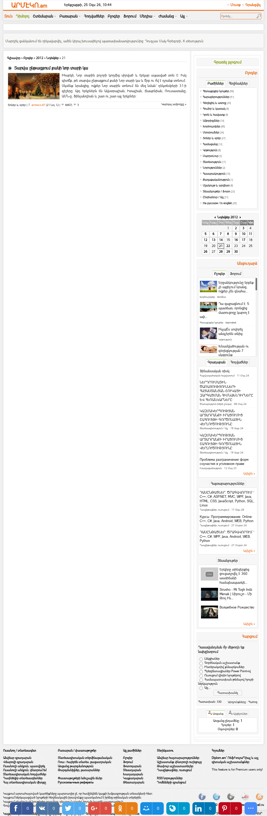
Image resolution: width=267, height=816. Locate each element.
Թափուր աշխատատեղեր (175, 766)
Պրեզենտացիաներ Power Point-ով (227, 671)
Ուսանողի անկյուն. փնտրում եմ (24, 770)
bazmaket (231, 322)
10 (243, 234)
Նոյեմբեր (52, 58)
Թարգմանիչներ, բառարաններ (79, 770)
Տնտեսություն (212, 162)
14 (221, 240)
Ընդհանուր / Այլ (213, 197)
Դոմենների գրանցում (171, 782)
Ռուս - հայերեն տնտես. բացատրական (84, 762)
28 (221, 251)
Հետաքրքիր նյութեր (216, 91)
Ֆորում (128, 762)
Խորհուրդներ (211, 126)
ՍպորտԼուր (211, 156)
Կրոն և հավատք (214, 114)
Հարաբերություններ (216, 97)
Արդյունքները (237, 701)
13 (213, 240)
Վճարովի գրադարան (18, 762)
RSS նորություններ (170, 778)
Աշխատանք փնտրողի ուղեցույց (179, 762)
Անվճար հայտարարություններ (178, 758)
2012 (39, 58)
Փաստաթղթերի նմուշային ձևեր (80, 778)
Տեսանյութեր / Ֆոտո (216, 191)
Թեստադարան (133, 782)
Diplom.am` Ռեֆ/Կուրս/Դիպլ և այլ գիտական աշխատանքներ (235, 760)
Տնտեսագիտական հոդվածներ (24, 774)
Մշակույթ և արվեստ (216, 185)
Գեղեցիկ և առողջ (214, 103)
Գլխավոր (13, 58)
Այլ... (207, 687)
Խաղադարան (133, 774)
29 (228, 251)
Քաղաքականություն (216, 179)
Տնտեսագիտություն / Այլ (214, 428)
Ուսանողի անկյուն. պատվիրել (24, 766)
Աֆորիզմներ (211, 120)
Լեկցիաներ (212, 658)
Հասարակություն (214, 173)
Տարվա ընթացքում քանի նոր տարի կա (51, 68)
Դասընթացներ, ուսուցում (214, 509)
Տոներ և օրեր (212, 138)
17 (243, 240)
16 (236, 240)
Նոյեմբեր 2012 (227, 217)
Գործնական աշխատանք (222, 663)
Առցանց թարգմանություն (75, 766)
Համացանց (210, 144)
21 (221, 246)
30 (236, 251)
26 (205, 251)
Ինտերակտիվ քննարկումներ (224, 667)
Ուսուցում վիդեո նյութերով (222, 675)
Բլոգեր (28, 58)
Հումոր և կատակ (214, 108)
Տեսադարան (132, 770)
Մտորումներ (211, 132)
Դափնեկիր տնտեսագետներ (23, 778)
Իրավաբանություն (211, 468)
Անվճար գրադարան (17, 758)
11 (250, 234)
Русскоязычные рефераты (76, 782)
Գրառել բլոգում (227, 62)
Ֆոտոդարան (132, 766)
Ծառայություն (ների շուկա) (216, 404)
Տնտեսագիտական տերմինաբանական (85, 758)
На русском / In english (217, 203)
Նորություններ (212, 167)
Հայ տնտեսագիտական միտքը (24, 782)
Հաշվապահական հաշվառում (217, 375)
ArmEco (221, 296)
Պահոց (252, 701)
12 (205, 240)
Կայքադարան (133, 778)
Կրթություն (210, 150)
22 (228, 246)
